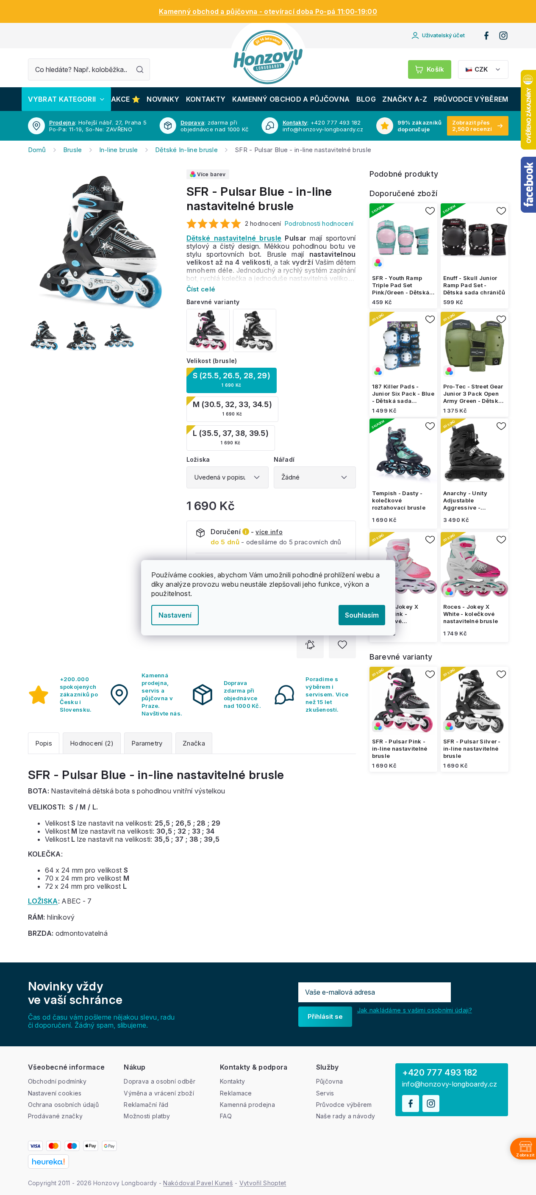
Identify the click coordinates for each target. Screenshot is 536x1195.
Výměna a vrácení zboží (159, 1093)
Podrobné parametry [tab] (148, 743)
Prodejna (62, 122)
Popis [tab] (44, 743)
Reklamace (236, 1093)
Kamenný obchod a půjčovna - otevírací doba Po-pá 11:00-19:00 (268, 11)
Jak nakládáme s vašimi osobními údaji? (414, 1010)
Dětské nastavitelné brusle (234, 238)
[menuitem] (66, 99)
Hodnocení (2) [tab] (92, 743)
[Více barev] (403, 237)
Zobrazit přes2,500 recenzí (472, 125)
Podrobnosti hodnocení (319, 223)
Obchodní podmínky (57, 1081)
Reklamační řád (146, 1104)
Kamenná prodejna (247, 1104)
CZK (481, 69)
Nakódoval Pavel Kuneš (198, 1183)
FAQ (226, 1116)
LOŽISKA (43, 901)
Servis (325, 1093)
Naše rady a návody (345, 1116)
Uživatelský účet (443, 35)
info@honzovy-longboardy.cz (449, 1084)
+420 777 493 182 (440, 1072)
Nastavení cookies (55, 1093)
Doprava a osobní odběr (159, 1081)
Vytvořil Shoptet (262, 1183)
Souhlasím (362, 615)
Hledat (140, 69)
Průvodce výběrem (344, 1104)
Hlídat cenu (310, 644)
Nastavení (175, 615)
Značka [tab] (194, 743)
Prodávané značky (55, 1116)
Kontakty (295, 122)
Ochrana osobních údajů (63, 1104)
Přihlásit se (325, 1016)
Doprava (192, 122)
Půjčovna (329, 1081)
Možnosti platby (147, 1116)
